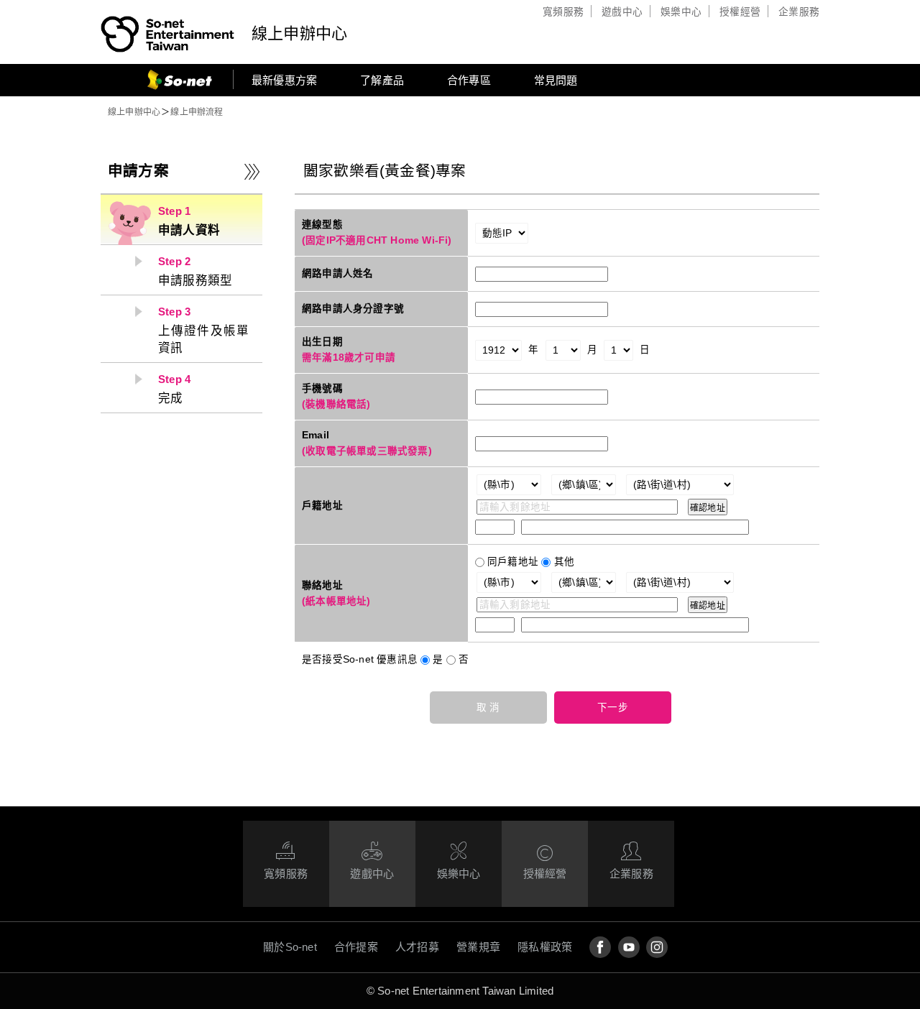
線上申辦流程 (196, 112)
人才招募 (417, 947)
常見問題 (556, 80)
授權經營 (739, 11)
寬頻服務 (563, 11)
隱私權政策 (545, 947)
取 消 (488, 707)
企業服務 (798, 11)
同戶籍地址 (512, 561)
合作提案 (356, 947)
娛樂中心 (681, 11)
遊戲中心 (622, 11)
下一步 (612, 707)
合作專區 (469, 80)
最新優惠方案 (284, 80)
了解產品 (382, 80)
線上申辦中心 (299, 33)
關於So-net (290, 947)
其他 (564, 561)
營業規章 (478, 947)
